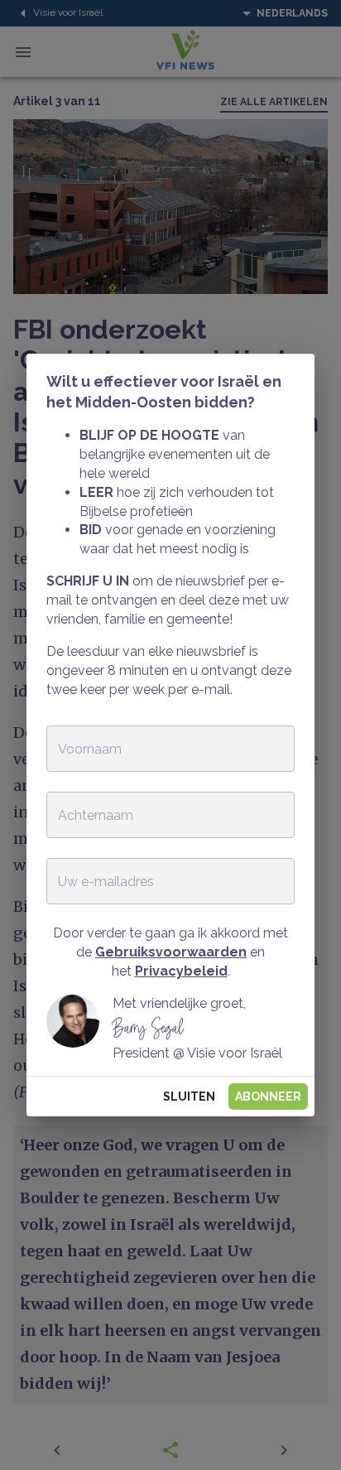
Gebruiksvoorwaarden (171, 952)
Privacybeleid (181, 971)
